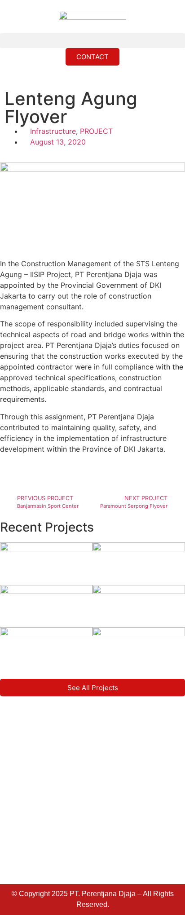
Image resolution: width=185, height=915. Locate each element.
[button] (92, 40)
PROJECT (96, 131)
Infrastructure (53, 131)
